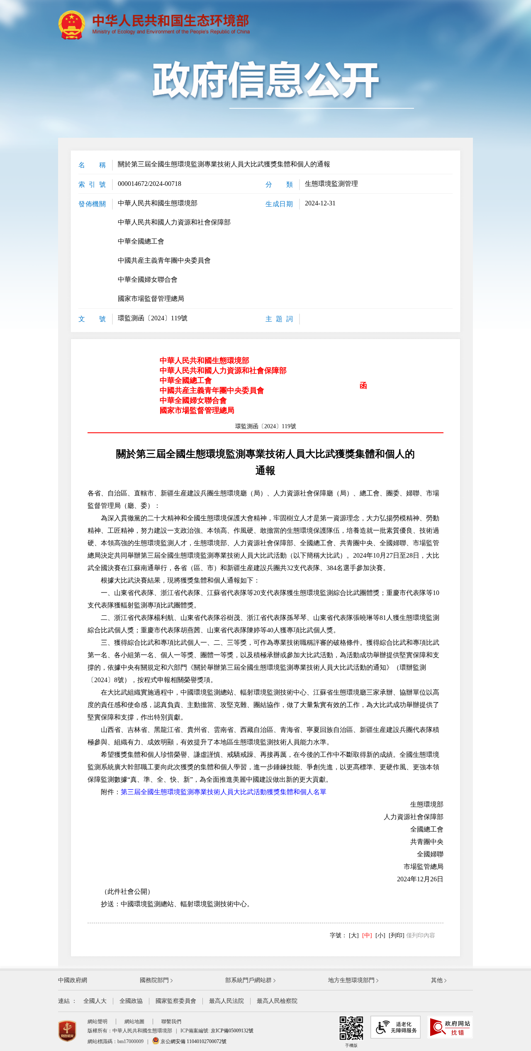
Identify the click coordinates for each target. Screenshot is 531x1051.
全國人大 (95, 1001)
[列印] (396, 935)
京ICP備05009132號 (232, 1031)
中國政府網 (72, 980)
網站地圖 (134, 1021)
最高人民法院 (226, 1001)
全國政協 (131, 1001)
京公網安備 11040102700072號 (193, 1041)
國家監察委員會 (176, 1001)
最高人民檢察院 (277, 1001)
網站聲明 (97, 1021)
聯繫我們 (171, 1021)
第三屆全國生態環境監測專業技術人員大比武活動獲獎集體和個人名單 (223, 791)
